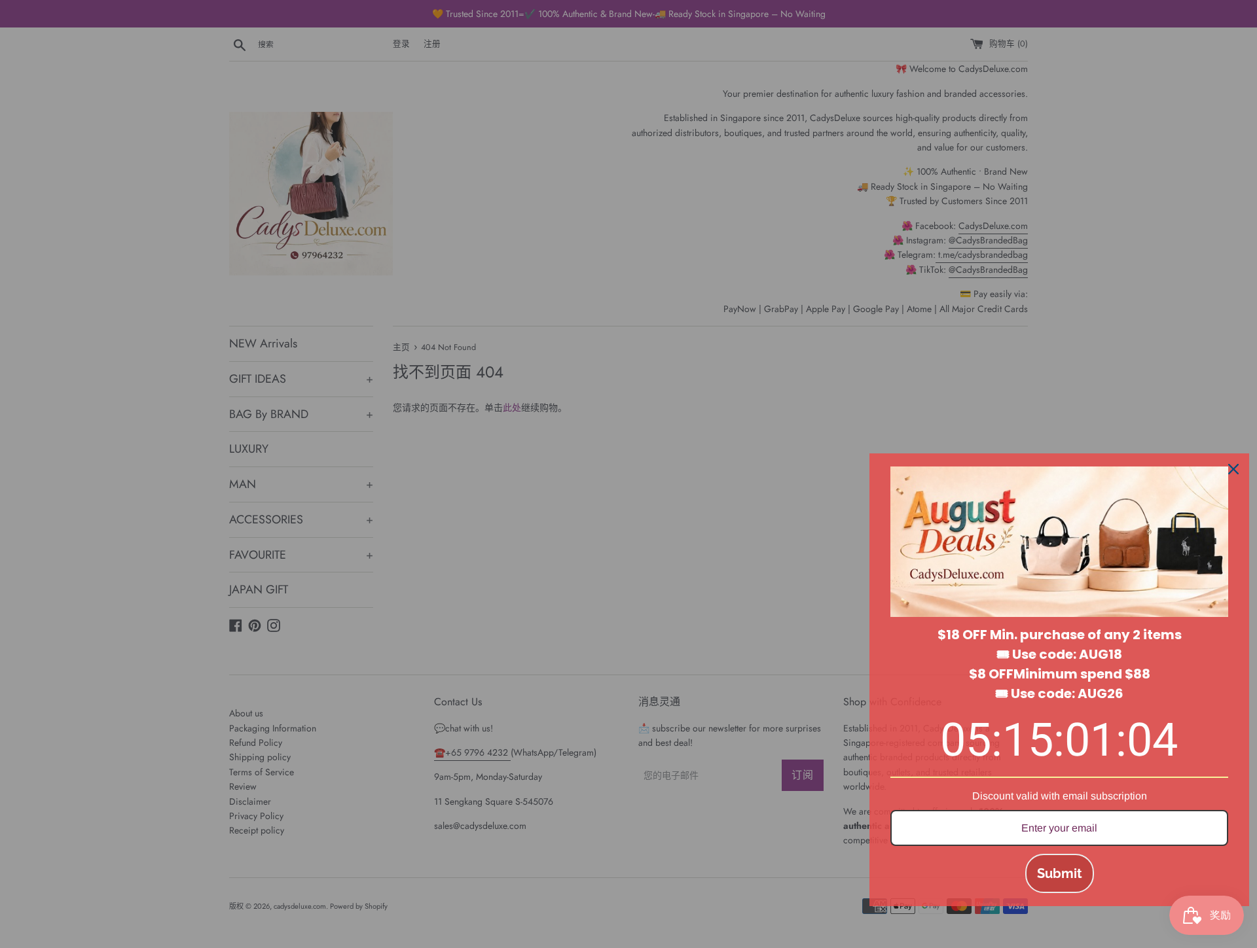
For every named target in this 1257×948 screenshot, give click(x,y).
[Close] (1233, 469)
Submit (1059, 873)
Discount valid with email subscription (1059, 795)
